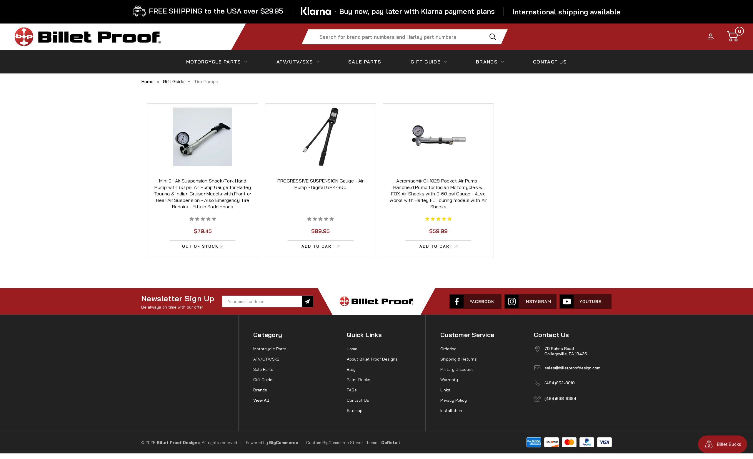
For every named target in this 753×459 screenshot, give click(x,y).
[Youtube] (585, 301)
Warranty (449, 379)
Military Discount (456, 369)
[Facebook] (475, 301)
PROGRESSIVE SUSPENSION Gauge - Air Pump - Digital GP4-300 (320, 184)
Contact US (550, 62)
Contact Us (358, 400)
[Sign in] (711, 36)
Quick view (202, 130)
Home (352, 348)
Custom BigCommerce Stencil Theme (341, 442)
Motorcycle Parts (213, 62)
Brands (487, 62)
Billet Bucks (358, 379)
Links (445, 390)
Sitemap (354, 410)
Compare (201, 144)
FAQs (352, 390)
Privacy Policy (453, 400)
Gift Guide (426, 62)
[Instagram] (530, 301)
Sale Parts (364, 62)
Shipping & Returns (458, 359)
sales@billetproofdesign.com (572, 368)
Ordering (448, 348)
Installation (451, 410)
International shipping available (566, 11)
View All (261, 400)
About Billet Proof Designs (372, 359)
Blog (351, 369)
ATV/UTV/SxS (294, 62)
